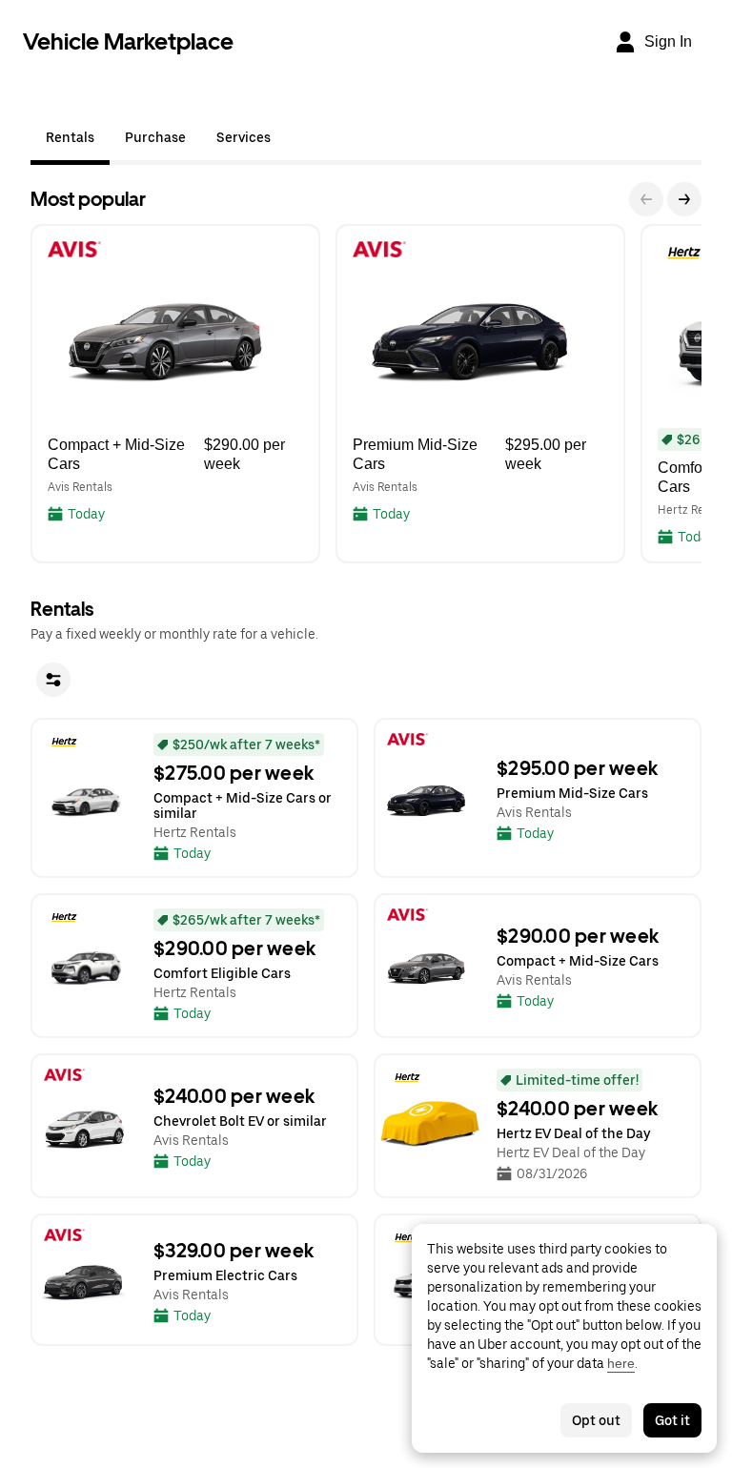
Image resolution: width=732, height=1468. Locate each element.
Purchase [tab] (155, 137)
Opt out (596, 1420)
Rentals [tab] (70, 137)
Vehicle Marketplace (128, 41)
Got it (672, 1420)
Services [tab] (243, 137)
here (621, 1363)
